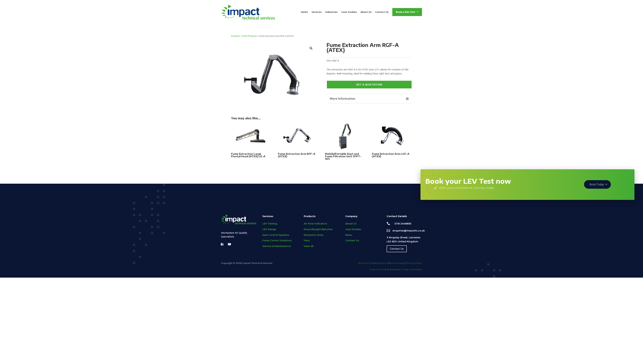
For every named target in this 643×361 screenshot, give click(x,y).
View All (308, 246)
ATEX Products (249, 35)
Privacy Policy (414, 263)
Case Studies (349, 12)
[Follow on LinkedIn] (222, 244)
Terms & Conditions (369, 263)
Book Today (596, 184)
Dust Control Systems (275, 234)
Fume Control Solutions (277, 240)
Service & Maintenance (276, 246)
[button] (311, 48)
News (348, 234)
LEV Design (269, 229)
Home (304, 12)
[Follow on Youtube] (229, 244)
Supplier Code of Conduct (406, 269)
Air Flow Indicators (315, 223)
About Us (366, 12)
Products (235, 35)
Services (317, 12)
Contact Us (382, 12)
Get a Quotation (369, 84)
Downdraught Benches (318, 229)
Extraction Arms (314, 234)
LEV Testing (269, 223)
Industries (331, 12)
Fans (307, 240)
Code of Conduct (379, 269)
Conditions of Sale (393, 263)
